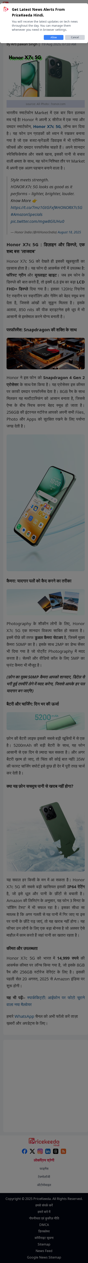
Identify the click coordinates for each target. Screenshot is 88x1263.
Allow (54, 37)
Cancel (75, 37)
